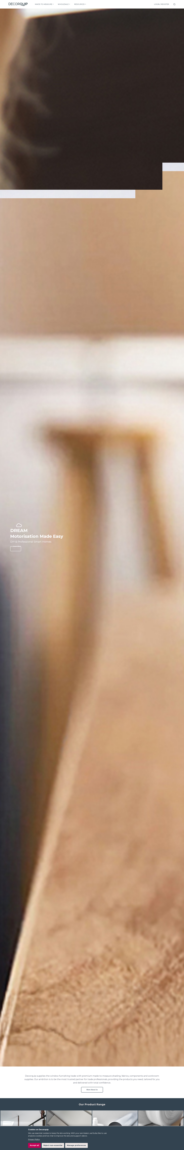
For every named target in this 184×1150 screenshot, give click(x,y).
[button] (89, 1064)
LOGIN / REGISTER (161, 4)
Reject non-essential (52, 1145)
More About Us (92, 1090)
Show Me (16, 544)
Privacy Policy (34, 1139)
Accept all (34, 1145)
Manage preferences (76, 1145)
